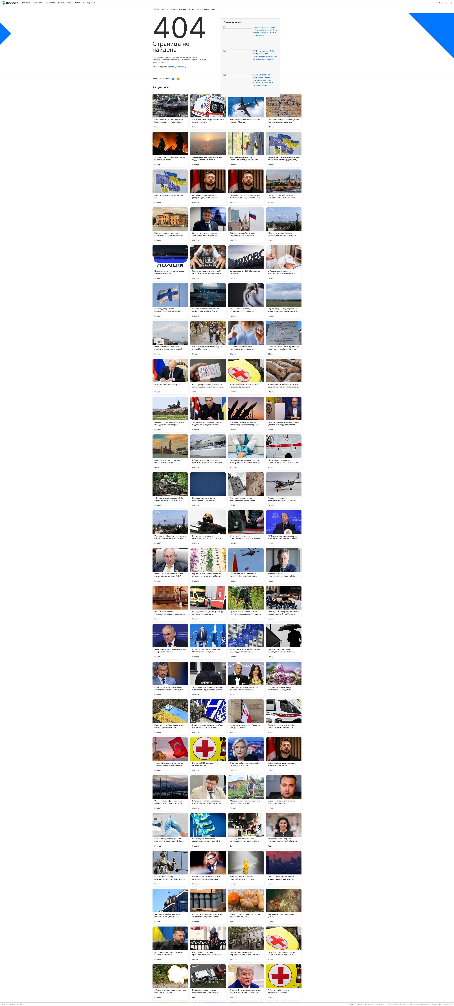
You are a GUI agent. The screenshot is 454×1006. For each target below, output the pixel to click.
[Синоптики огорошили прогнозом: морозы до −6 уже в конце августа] (208, 944)
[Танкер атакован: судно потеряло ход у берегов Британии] (208, 149)
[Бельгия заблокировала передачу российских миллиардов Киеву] (283, 149)
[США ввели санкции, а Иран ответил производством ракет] (246, 414)
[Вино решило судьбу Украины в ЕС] (170, 187)
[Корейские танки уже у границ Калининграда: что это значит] (170, 111)
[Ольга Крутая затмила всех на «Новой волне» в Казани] (246, 679)
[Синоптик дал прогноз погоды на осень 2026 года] (208, 338)
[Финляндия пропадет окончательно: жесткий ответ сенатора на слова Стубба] (170, 301)
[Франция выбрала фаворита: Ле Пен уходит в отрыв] (246, 755)
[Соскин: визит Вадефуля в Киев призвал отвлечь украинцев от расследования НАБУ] (208, 868)
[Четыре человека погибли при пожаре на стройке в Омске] (208, 301)
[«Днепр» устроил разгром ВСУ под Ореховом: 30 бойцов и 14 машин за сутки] (170, 490)
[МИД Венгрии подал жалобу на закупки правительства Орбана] (283, 528)
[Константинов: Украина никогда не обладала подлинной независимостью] (170, 717)
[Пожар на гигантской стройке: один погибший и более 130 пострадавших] (283, 717)
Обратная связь (436, 1004)
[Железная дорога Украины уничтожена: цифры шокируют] (283, 225)
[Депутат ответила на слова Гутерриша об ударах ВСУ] (170, 906)
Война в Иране (179, 9)
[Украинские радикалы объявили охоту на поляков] (246, 717)
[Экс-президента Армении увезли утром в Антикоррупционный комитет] (283, 414)
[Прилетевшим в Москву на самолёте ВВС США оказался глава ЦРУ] (283, 187)
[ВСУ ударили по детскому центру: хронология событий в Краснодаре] (208, 603)
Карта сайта (448, 1004)
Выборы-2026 (162, 9)
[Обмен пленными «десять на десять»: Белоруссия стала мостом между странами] (246, 565)
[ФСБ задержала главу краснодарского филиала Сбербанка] (246, 301)
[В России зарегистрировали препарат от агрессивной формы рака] (170, 830)
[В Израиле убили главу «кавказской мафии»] (283, 982)
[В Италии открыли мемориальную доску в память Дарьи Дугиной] (283, 338)
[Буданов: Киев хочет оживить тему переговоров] (283, 793)
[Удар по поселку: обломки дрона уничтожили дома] (170, 149)
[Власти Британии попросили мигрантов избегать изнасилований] (170, 452)
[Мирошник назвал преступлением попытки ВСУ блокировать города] (283, 565)
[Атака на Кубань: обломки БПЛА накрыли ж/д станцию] (246, 376)
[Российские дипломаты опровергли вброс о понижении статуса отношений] (246, 944)
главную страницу (178, 67)
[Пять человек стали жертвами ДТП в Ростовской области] (283, 944)
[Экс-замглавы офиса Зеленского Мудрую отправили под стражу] (170, 793)
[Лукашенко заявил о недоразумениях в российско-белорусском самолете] (283, 490)
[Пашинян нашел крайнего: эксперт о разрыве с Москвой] (170, 338)
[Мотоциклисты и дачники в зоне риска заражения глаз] (246, 793)
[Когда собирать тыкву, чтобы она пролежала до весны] (246, 906)
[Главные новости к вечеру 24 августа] (170, 376)
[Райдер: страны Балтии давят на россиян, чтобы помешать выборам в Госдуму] (246, 225)
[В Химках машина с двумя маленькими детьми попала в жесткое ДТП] (208, 982)
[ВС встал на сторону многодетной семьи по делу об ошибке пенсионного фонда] (170, 868)
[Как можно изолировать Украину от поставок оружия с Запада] (208, 906)
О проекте (358, 1004)
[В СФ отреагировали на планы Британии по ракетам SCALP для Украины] (208, 452)
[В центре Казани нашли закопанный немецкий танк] (246, 490)
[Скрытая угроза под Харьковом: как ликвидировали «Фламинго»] (283, 301)
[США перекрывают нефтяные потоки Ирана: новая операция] (170, 679)
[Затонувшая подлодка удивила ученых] (283, 906)
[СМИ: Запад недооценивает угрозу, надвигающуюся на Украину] (283, 868)
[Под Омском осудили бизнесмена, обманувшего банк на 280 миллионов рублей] (170, 603)
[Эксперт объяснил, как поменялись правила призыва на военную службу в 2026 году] (246, 528)
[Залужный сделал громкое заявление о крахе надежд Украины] (208, 225)
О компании (11, 1004)
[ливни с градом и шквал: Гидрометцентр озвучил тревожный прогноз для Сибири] (246, 868)
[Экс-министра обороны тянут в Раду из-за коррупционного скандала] (208, 414)
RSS (351, 1004)
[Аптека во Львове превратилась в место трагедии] (208, 111)
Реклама (20, 1004)
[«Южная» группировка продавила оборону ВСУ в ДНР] (170, 982)
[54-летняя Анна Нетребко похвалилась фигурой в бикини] (283, 830)
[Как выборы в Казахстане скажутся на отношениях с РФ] (208, 830)
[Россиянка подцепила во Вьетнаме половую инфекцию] (246, 149)
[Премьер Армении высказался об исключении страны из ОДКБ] (170, 565)
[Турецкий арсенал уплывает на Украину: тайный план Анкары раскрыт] (170, 755)
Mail (3, 1004)
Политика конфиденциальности (396, 1004)
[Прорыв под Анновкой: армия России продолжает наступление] (246, 603)
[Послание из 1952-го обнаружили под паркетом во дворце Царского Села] (283, 111)
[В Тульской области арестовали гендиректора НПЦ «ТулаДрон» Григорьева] (208, 793)
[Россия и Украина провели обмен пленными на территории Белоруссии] (208, 717)
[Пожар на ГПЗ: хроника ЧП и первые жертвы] (208, 755)
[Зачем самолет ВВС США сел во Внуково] (246, 263)
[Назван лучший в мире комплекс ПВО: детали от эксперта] (170, 414)
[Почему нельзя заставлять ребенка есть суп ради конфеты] (246, 830)
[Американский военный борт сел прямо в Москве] (246, 111)
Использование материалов (419, 1004)
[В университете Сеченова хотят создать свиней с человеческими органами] (283, 376)
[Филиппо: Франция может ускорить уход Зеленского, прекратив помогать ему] (208, 187)
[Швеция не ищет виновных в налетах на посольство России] (170, 225)
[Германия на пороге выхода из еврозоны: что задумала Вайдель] (208, 565)
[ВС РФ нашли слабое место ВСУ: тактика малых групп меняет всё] (246, 187)
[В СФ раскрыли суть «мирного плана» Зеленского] (170, 944)
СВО (193, 9)
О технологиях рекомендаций (374, 1004)
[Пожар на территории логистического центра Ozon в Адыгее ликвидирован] (208, 528)
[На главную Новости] (11, 3)
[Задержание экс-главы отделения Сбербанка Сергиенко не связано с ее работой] (208, 679)
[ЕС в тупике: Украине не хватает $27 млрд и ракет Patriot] (246, 641)
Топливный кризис (208, 9)
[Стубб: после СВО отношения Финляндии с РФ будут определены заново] (208, 641)
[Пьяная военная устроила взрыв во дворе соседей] (170, 263)
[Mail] (3, 3)
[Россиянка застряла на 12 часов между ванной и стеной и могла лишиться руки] (246, 452)
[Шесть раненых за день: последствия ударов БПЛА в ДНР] (283, 452)
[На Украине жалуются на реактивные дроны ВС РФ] (208, 490)
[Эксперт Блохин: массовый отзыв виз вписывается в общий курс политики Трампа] (246, 982)
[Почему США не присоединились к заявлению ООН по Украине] (283, 603)
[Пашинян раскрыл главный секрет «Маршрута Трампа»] (170, 641)
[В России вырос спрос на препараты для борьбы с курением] (246, 338)
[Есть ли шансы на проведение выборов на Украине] (283, 755)
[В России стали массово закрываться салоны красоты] (283, 263)
